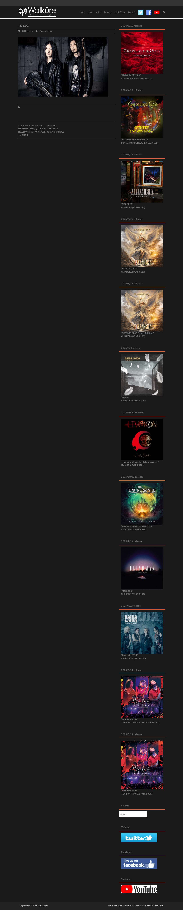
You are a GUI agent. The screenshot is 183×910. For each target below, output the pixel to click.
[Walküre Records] (37, 11)
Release (108, 12)
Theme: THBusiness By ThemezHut (149, 906)
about (90, 12)
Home (82, 12)
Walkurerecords (46, 31)
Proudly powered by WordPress (120, 906)
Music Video (120, 12)
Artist (98, 12)
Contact (131, 12)
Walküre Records (41, 906)
